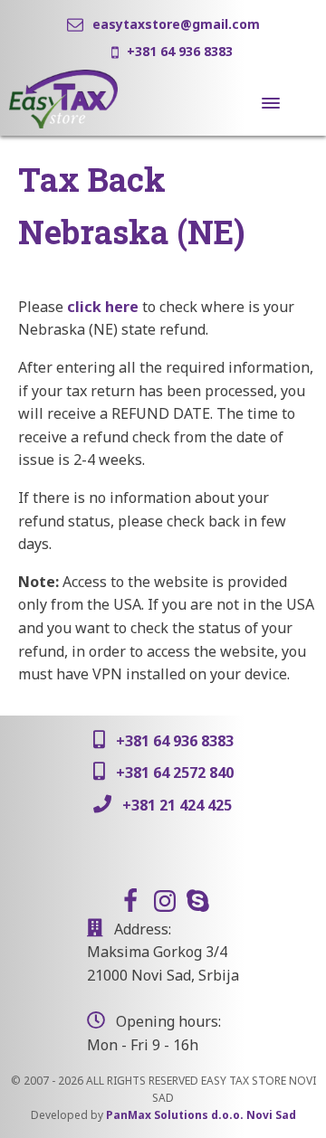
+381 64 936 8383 (180, 51)
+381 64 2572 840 (175, 772)
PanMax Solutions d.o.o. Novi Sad (201, 1115)
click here (103, 307)
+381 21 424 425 (177, 805)
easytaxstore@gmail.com (176, 24)
